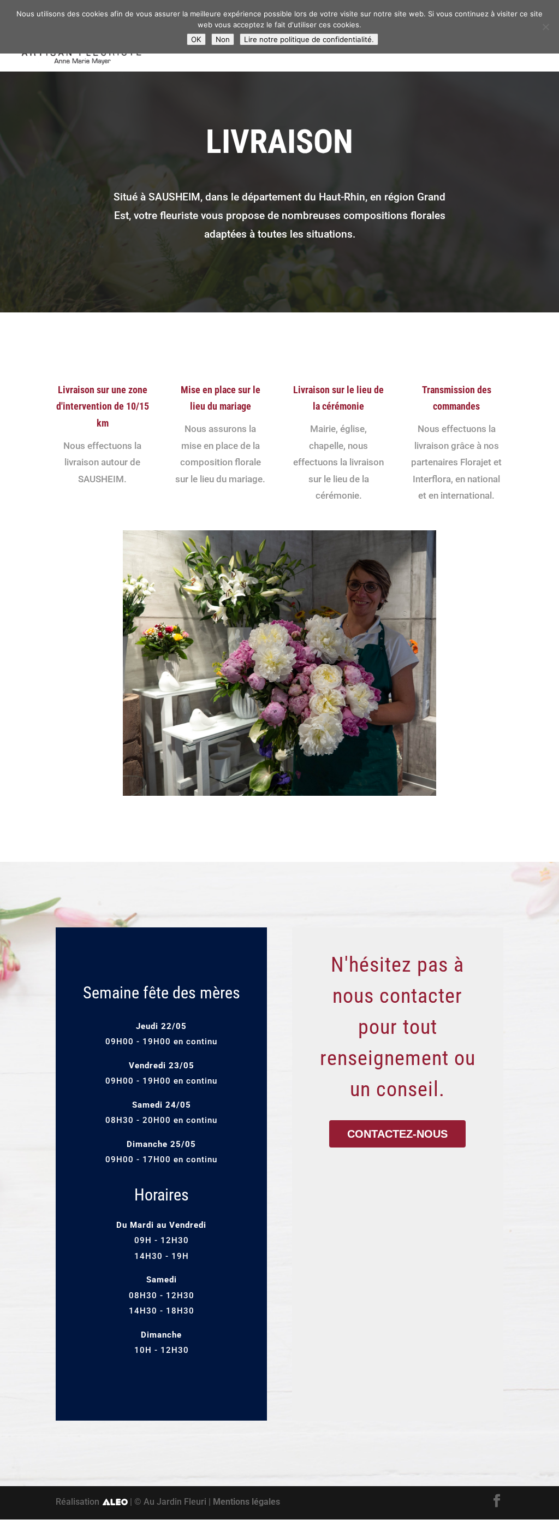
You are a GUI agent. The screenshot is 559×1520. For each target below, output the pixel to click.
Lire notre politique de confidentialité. (309, 39)
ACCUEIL (188, 44)
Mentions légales (246, 1502)
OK (196, 39)
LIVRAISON (408, 44)
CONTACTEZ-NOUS (397, 1134)
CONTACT (520, 44)
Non (223, 39)
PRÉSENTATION (257, 44)
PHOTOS (465, 44)
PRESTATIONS (337, 44)
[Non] (545, 26)
